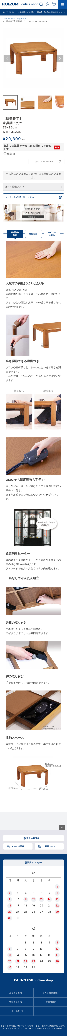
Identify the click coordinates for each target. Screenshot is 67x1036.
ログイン (47, 4)
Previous (7, 58)
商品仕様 (33, 234)
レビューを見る (52, 233)
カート (54, 4)
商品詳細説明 (15, 233)
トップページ (9, 19)
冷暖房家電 (21, 19)
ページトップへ (62, 827)
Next (59, 58)
